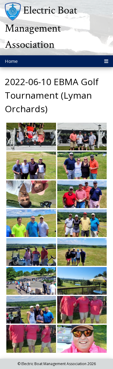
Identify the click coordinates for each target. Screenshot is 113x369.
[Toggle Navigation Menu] (106, 61)
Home (11, 61)
